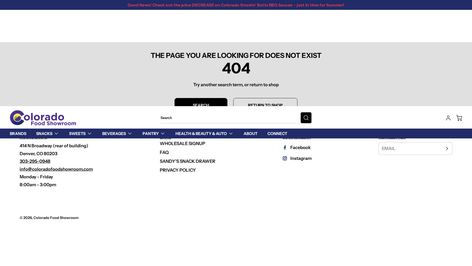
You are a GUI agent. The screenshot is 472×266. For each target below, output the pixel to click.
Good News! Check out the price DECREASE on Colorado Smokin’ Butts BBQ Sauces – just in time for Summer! (236, 4)
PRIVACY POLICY (178, 170)
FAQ (164, 152)
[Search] (306, 117)
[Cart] (456, 118)
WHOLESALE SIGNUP (182, 143)
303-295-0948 (35, 161)
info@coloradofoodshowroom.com (56, 169)
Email (389, 148)
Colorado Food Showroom (56, 218)
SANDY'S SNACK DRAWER (187, 161)
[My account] (446, 118)
